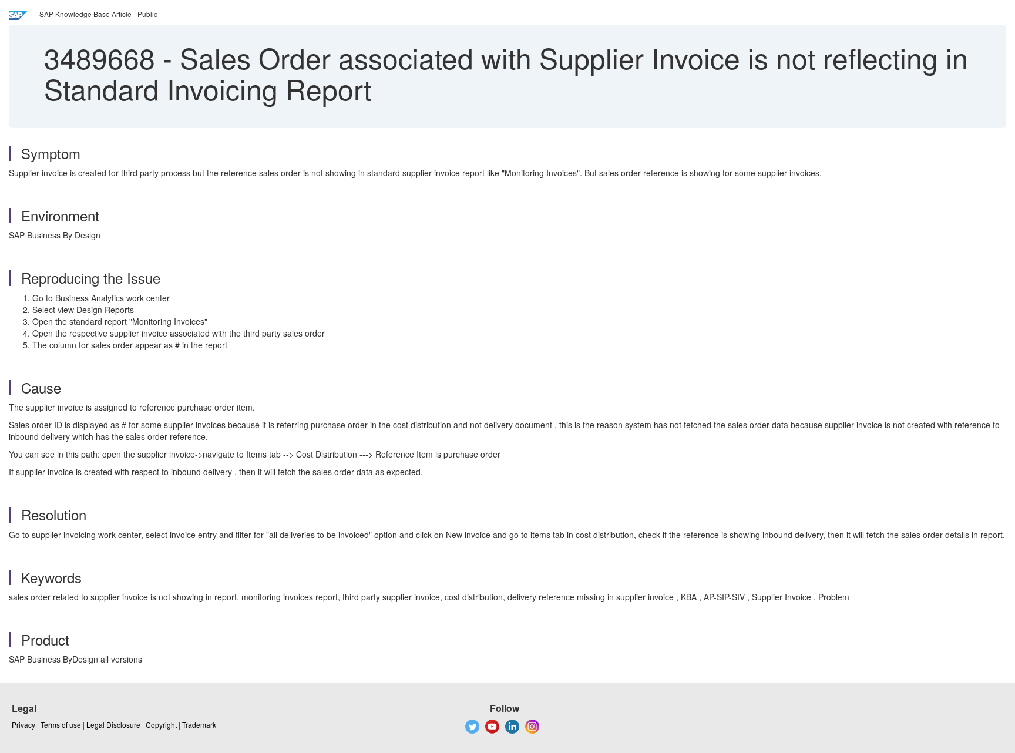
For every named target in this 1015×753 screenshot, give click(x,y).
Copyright (161, 725)
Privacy (23, 725)
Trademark (199, 725)
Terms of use (61, 725)
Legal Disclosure (113, 725)
